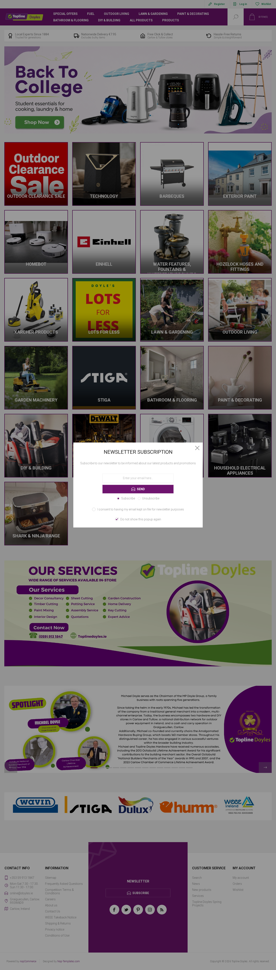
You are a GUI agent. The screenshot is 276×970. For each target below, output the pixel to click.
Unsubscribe (150, 498)
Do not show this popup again (140, 519)
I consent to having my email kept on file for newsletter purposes (140, 509)
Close (197, 448)
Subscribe (128, 498)
